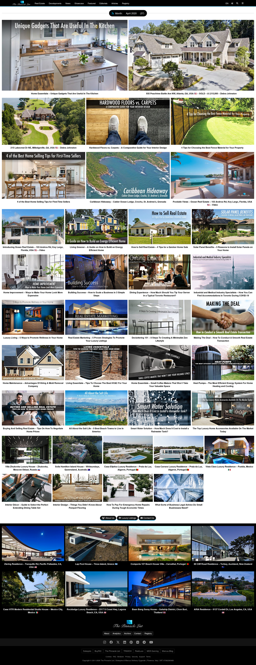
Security (135, 656)
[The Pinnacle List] (128, 624)
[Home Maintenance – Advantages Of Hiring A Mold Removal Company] (33, 379)
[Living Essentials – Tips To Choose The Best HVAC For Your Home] (96, 379)
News (68, 3)
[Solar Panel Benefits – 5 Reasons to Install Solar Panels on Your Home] (223, 243)
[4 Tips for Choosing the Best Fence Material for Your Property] (212, 143)
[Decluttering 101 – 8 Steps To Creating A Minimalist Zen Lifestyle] (160, 333)
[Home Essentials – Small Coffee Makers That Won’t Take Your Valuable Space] (160, 379)
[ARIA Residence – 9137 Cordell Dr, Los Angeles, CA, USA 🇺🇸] (223, 605)
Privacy (128, 656)
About (106, 633)
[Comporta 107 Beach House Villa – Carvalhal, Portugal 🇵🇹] (160, 560)
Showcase (79, 3)
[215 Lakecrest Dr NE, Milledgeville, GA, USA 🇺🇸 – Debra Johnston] (43, 143)
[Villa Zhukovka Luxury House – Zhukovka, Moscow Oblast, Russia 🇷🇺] (26, 462)
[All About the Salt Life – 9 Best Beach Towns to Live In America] (96, 424)
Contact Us (148, 517)
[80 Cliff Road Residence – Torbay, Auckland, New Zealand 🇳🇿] (223, 560)
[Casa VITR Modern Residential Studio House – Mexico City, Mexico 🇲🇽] (33, 605)
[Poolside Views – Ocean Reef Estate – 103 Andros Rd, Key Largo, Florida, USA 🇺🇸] (212, 197)
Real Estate (40, 3)
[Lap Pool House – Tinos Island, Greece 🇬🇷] (96, 560)
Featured (91, 3)
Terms (148, 656)
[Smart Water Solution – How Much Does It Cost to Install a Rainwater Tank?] (160, 424)
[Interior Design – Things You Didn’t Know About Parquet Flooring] (77, 500)
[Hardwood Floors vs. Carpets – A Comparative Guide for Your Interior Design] (128, 143)
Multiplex (120, 656)
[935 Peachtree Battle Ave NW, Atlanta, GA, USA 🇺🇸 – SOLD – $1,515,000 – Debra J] (191, 89)
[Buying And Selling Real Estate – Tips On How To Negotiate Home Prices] (33, 424)
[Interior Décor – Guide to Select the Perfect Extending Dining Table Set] (26, 500)
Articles (114, 3)
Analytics (117, 633)
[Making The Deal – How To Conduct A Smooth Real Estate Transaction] (223, 333)
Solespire (87, 651)
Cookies (109, 656)
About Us (109, 517)
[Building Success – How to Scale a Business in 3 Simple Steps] (96, 288)
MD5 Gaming (153, 651)
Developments (55, 3)
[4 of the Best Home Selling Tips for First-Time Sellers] (43, 197)
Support (142, 656)
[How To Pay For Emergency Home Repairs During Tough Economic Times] (128, 500)
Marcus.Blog (167, 651)
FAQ (114, 656)
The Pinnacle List (112, 651)
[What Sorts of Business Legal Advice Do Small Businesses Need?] (178, 500)
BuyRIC (98, 651)
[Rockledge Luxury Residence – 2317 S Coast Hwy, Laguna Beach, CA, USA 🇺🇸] (96, 605)
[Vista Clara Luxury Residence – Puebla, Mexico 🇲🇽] (229, 462)
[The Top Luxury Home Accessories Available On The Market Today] (223, 424)
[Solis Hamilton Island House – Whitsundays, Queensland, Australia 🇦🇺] (77, 462)
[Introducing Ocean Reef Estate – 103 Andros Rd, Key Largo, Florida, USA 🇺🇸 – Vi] (33, 243)
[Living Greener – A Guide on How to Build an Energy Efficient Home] (96, 243)
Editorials (103, 3)
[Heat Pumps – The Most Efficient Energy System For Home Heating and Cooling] (223, 379)
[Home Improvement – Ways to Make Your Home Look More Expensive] (33, 288)
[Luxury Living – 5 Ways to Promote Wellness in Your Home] (33, 333)
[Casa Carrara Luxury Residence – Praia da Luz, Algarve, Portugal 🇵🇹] (178, 462)
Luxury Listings (129, 517)
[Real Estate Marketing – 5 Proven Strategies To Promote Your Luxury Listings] (96, 333)
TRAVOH (127, 651)
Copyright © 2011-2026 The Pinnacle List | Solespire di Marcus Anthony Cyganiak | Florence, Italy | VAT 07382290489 (128, 660)
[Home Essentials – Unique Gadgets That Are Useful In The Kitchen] (64, 89)
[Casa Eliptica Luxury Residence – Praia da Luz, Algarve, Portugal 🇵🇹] (128, 462)
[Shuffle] (232, 3)
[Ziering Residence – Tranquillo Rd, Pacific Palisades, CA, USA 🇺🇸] (33, 560)
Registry (125, 3)
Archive (127, 633)
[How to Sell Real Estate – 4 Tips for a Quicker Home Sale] (160, 243)
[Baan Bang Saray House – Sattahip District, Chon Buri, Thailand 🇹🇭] (160, 605)
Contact (137, 633)
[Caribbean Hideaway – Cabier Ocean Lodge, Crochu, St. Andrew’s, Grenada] (128, 197)
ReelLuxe (139, 651)
